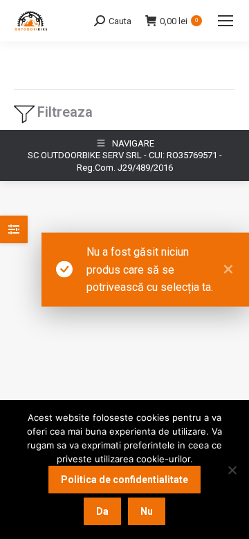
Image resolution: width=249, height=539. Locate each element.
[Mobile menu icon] (225, 20)
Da (102, 511)
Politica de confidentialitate (124, 479)
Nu (146, 511)
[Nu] (232, 470)
